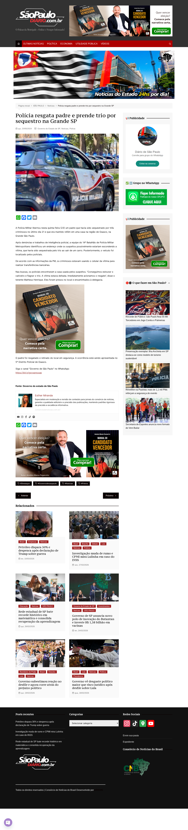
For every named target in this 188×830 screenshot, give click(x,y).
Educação (24, 606)
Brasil (22, 542)
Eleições (52, 672)
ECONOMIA (66, 44)
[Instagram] (22, 417)
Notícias (64, 128)
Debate (95, 544)
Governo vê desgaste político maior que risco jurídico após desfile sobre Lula (92, 685)
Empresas (32, 542)
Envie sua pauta (131, 735)
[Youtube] (18, 417)
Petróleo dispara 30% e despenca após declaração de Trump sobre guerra (38, 550)
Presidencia (78, 676)
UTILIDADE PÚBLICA (87, 44)
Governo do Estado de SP (49, 128)
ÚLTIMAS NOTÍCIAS (33, 44)
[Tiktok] (30, 417)
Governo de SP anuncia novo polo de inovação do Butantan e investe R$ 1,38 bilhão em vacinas (93, 620)
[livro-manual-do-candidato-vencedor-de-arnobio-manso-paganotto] (50, 318)
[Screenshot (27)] (148, 146)
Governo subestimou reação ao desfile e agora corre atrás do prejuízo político (40, 685)
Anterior (24, 495)
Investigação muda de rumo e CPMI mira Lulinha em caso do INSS (93, 556)
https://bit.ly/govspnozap (29, 372)
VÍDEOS (105, 44)
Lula (103, 544)
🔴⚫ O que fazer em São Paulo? (146, 282)
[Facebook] (26, 417)
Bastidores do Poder (28, 672)
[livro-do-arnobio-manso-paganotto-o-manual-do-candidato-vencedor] (120, 21)
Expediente (128, 742)
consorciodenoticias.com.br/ (47, 409)
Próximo (109, 495)
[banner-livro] (67, 453)
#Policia (84, 483)
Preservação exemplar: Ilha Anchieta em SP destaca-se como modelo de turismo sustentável (147, 355)
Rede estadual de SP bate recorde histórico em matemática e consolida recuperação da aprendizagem (39, 616)
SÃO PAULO (47, 606)
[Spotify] (33, 417)
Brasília (85, 544)
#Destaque (25, 483)
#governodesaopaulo (47, 483)
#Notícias (69, 483)
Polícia (72, 128)
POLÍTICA (52, 44)
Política (87, 548)
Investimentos (104, 606)
